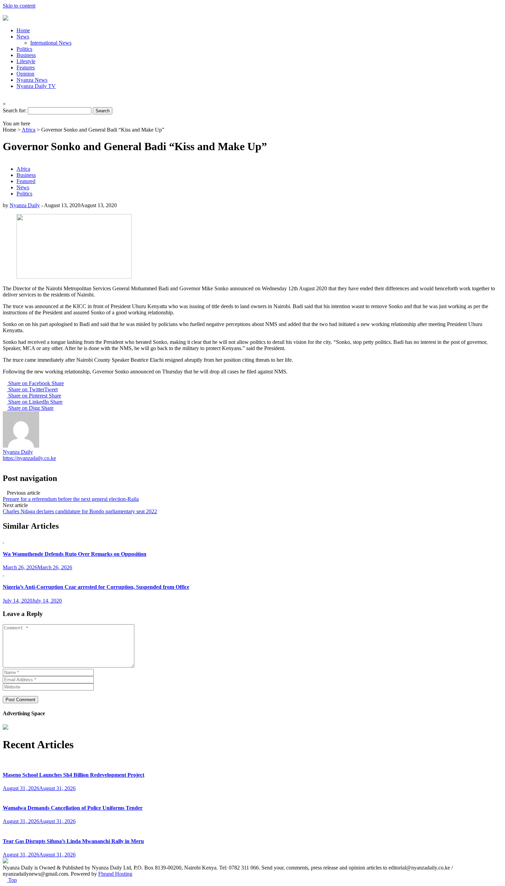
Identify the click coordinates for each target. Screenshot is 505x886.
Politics (24, 49)
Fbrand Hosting (115, 874)
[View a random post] (5, 117)
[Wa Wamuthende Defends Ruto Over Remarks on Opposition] (3, 540)
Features (25, 67)
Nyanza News (31, 80)
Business (26, 55)
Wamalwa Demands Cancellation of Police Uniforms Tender (73, 808)
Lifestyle (25, 61)
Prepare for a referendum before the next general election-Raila (71, 499)
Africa (28, 130)
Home (23, 30)
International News (50, 43)
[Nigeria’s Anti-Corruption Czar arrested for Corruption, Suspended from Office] (3, 573)
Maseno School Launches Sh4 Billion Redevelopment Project (73, 775)
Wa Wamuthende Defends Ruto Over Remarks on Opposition (74, 554)
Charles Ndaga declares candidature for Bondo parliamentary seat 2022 (80, 511)
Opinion (25, 74)
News (22, 37)
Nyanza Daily (25, 205)
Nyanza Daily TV (36, 86)
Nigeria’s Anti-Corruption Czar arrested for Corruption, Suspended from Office (96, 587)
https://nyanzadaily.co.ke (29, 458)
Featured (25, 181)
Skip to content (19, 6)
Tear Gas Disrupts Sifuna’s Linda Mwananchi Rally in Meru (73, 841)
